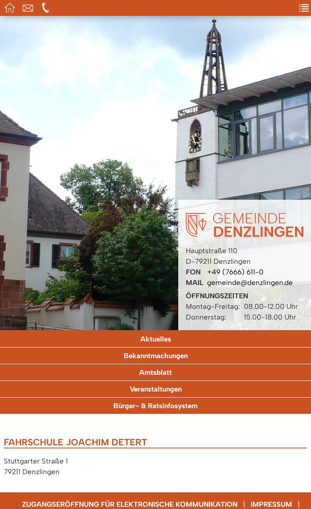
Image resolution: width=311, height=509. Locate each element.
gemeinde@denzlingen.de (250, 282)
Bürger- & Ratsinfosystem (155, 405)
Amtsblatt (155, 372)
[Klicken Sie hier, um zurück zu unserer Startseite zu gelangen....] (244, 234)
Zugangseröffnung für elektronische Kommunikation (129, 504)
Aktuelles (155, 339)
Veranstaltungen (156, 389)
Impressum (271, 504)
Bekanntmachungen (156, 355)
